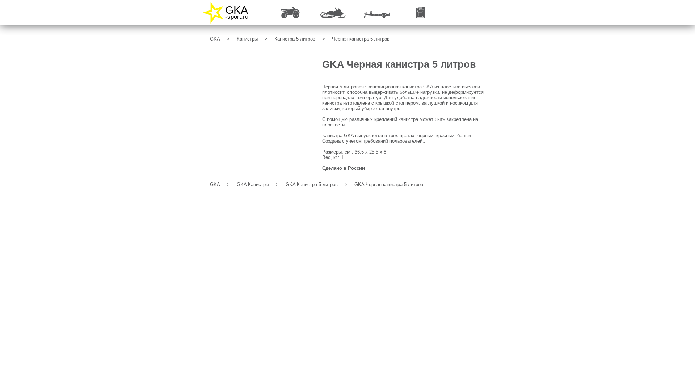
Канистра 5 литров (294, 39)
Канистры (247, 39)
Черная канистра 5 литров (360, 39)
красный (445, 135)
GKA (215, 39)
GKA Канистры (253, 184)
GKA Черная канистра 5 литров (388, 184)
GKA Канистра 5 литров (312, 184)
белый (464, 135)
